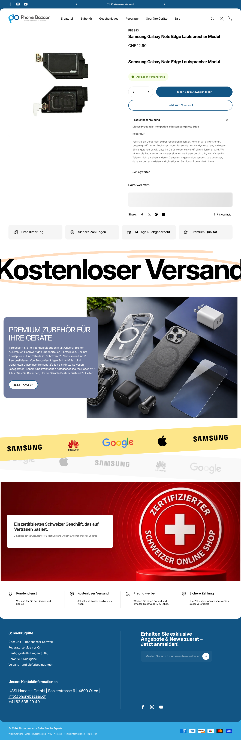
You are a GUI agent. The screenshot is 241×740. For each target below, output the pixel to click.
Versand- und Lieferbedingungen (30, 664)
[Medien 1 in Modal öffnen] (62, 83)
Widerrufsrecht (15, 734)
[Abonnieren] (205, 656)
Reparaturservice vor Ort (24, 647)
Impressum (92, 734)
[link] (24, 701)
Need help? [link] (226, 214)
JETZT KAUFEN (23, 384)
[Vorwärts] (164, 4)
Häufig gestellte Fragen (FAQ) (28, 653)
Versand (58, 734)
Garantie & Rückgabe (22, 659)
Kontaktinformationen (74, 734)
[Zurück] (77, 4)
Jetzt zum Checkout (180, 105)
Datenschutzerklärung (35, 734)
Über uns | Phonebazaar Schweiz (30, 642)
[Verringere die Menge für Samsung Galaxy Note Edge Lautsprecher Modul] (132, 92)
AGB (50, 734)
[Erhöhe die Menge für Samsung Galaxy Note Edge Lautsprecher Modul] (149, 92)
